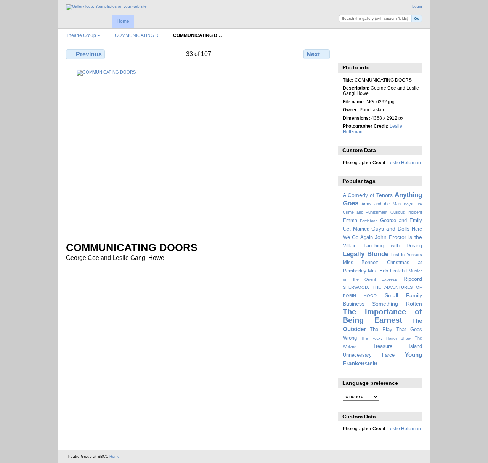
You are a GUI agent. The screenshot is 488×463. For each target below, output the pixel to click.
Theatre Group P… (85, 35)
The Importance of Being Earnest (382, 316)
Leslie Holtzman (404, 162)
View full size (347, 53)
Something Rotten (397, 304)
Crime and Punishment (365, 212)
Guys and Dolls (390, 229)
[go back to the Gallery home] (106, 7)
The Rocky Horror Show (386, 338)
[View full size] (198, 151)
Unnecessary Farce (369, 355)
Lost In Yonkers (406, 254)
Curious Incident (406, 212)
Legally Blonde (366, 254)
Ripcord (412, 279)
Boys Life (413, 204)
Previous (89, 54)
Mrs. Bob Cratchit (387, 271)
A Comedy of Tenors (368, 195)
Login (417, 6)
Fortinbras (368, 221)
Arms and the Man (381, 204)
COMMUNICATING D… (139, 35)
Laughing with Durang (393, 245)
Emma (350, 220)
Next (313, 54)
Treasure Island (397, 346)
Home (123, 21)
